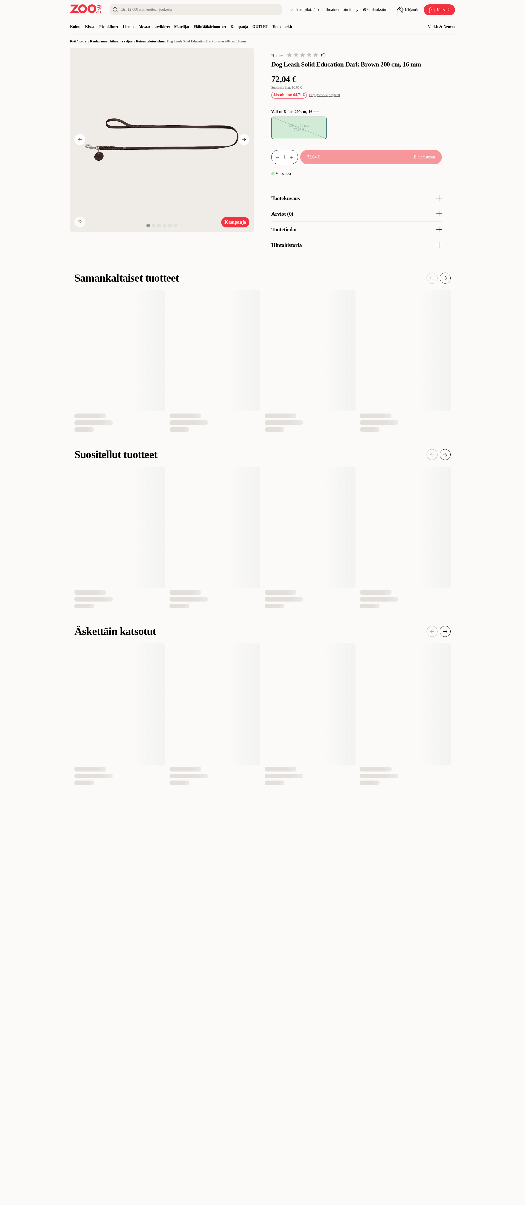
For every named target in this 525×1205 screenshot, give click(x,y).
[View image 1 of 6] (148, 225)
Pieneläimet (108, 27)
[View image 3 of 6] (159, 225)
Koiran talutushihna (150, 41)
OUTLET (260, 27)
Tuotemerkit (282, 27)
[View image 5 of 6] (170, 225)
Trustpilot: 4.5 (307, 9)
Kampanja (239, 27)
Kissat (90, 27)
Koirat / (84, 41)
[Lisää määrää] (294, 157)
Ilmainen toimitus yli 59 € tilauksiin (355, 9)
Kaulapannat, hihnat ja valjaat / (113, 41)
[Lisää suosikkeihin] (79, 221)
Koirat (75, 27)
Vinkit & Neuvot (441, 27)
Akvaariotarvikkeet (154, 27)
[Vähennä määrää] (275, 157)
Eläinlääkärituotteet (210, 27)
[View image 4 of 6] (165, 225)
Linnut (128, 27)
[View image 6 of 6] (175, 225)
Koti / (74, 41)
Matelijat (181, 27)
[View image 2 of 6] (154, 225)
